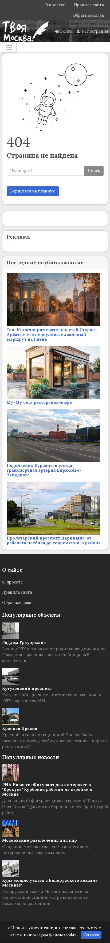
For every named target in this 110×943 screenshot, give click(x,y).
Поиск (94, 170)
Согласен (91, 934)
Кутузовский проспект (27, 688)
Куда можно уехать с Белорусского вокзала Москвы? (50, 883)
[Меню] (9, 47)
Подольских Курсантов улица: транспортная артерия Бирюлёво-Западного (44, 470)
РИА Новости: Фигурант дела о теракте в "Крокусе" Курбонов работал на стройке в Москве (47, 789)
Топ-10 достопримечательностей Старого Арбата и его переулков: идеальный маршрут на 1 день (52, 334)
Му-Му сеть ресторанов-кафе (39, 402)
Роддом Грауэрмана (24, 642)
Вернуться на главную (33, 191)
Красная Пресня (19, 728)
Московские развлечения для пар (39, 840)
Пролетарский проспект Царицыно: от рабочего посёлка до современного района (54, 540)
